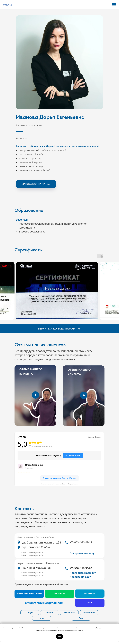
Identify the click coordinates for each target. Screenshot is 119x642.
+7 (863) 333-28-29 (81, 542)
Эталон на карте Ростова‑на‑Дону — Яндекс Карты (59, 484)
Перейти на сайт (80, 577)
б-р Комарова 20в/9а (36, 547)
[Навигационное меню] (114, 4)
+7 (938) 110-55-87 (81, 568)
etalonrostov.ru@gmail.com (44, 602)
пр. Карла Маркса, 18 (36, 567)
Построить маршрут (83, 572)
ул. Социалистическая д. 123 (41, 542)
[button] (36, 184)
